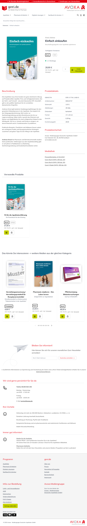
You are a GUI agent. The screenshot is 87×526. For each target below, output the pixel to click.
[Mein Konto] (81, 15)
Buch (35, 305)
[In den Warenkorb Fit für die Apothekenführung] (6, 232)
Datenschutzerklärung (43, 372)
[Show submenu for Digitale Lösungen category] (45, 15)
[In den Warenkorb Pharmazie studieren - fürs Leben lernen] (34, 316)
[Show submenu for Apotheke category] (10, 15)
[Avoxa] (75, 8)
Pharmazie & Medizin (20, 15)
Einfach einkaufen (14, 25)
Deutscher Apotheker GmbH (53, 492)
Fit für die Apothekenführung (15, 215)
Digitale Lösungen (38, 15)
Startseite (5, 25)
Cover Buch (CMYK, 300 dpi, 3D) (55, 162)
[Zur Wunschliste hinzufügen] (11, 232)
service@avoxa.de (27, 401)
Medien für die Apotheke (24, 438)
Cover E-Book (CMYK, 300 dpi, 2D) (56, 165)
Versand (47, 72)
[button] (22, 58)
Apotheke (6, 15)
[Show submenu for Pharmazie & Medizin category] (28, 15)
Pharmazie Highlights (23, 446)
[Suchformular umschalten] (78, 15)
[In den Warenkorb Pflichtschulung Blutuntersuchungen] (62, 316)
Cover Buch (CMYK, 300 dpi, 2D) (55, 160)
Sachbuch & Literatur (55, 15)
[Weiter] (52, 325)
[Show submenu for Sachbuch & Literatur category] (63, 15)
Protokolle (9, 306)
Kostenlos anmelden (66, 358)
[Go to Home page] (14, 8)
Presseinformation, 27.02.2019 (54, 157)
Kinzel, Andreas (50, 37)
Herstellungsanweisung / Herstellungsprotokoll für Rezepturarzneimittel (16, 294)
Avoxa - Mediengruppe (51, 490)
